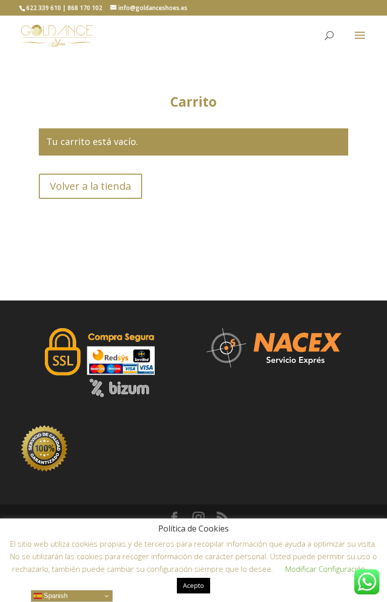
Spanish (55, 595)
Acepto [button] (193, 585)
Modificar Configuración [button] (325, 569)
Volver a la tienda (90, 186)
